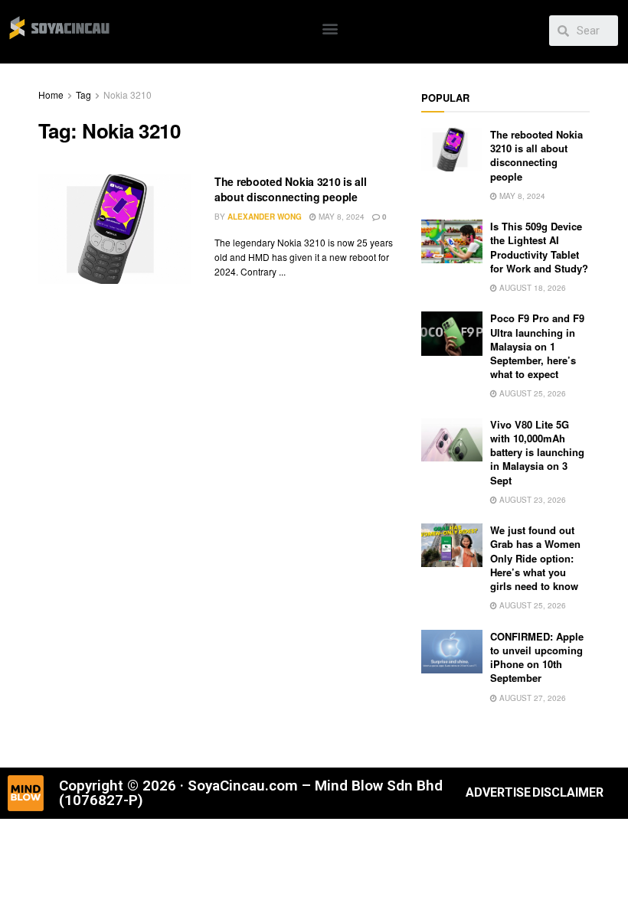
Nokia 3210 (127, 94)
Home (51, 94)
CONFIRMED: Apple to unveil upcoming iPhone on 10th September (537, 657)
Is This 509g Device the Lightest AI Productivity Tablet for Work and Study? (539, 247)
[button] (330, 28)
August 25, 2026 (531, 393)
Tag (83, 94)
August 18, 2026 (531, 287)
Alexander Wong (264, 216)
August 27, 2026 (531, 698)
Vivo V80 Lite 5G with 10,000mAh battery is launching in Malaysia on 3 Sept (537, 452)
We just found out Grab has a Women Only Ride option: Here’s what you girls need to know (535, 558)
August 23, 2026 (531, 499)
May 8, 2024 (340, 216)
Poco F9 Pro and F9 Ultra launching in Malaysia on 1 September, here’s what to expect (537, 346)
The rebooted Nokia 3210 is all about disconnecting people (290, 189)
